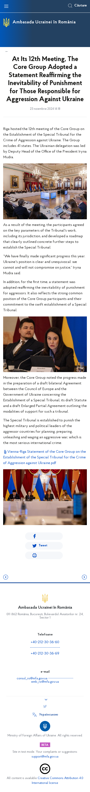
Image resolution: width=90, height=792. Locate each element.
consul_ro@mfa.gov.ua (32, 678)
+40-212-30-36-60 (45, 642)
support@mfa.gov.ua (45, 756)
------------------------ (45, 648)
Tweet (43, 545)
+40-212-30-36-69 (45, 654)
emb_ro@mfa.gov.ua (45, 682)
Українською (48, 714)
